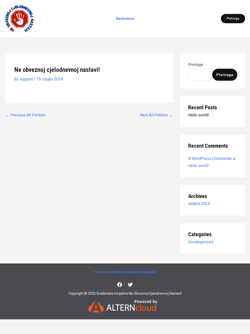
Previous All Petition (25, 115)
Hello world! (198, 115)
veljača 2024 (199, 203)
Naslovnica (125, 19)
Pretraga (195, 64)
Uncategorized (200, 242)
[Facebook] (119, 284)
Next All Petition (156, 115)
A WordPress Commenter (210, 158)
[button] (233, 18)
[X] (130, 284)
